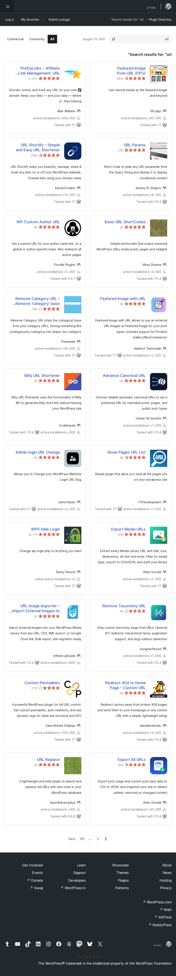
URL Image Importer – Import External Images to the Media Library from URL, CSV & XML (34, 608)
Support (79, 872)
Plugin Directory (160, 19)
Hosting (165, 880)
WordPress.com (157, 902)
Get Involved (32, 865)
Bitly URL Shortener (42, 375)
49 (82, 839)
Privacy (166, 888)
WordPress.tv (73, 888)
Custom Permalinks (42, 683)
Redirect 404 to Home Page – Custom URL (125, 685)
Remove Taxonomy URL (124, 606)
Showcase (120, 865)
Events (37, 872)
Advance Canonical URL (124, 375)
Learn (81, 865)
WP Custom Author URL (38, 222)
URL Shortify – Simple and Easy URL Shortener (38, 147)
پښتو (157, 944)
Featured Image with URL (123, 298)
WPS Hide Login (45, 529)
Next (71, 839)
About (167, 865)
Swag (36, 888)
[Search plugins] (113, 39)
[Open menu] (7, 6)
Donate (35, 880)
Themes (122, 872)
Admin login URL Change (37, 452)
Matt (166, 909)
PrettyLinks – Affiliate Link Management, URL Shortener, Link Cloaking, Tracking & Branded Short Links (36, 71)
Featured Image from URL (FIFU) (131, 70)
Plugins (123, 880)
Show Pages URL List (126, 452)
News (167, 872)
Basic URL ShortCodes (125, 222)
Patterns (122, 888)
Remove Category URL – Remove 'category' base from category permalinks (36, 301)
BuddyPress (160, 925)
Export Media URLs (128, 529)
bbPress (163, 917)
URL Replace (48, 759)
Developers (77, 880)
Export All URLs (132, 759)
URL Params (135, 145)
